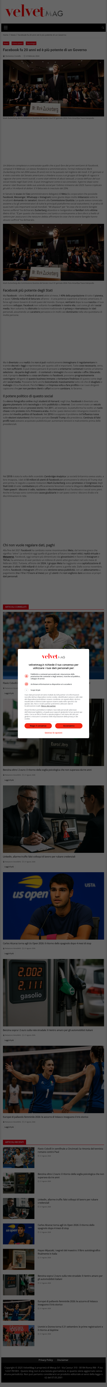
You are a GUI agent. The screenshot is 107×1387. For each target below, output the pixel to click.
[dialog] (53, 693)
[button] (53, 690)
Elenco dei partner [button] (48, 706)
